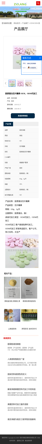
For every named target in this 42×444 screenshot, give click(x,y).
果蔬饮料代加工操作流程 (18, 404)
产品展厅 (25, 23)
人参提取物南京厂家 (16, 359)
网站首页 (17, 23)
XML (38, 438)
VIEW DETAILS (28, 354)
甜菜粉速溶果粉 (14, 344)
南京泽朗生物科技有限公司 (28, 438)
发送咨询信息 (23, 116)
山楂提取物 (12, 329)
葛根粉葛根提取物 (29, 301)
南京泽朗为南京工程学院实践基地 (22, 419)
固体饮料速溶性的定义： (18, 374)
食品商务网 (28, 441)
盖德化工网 (20, 441)
